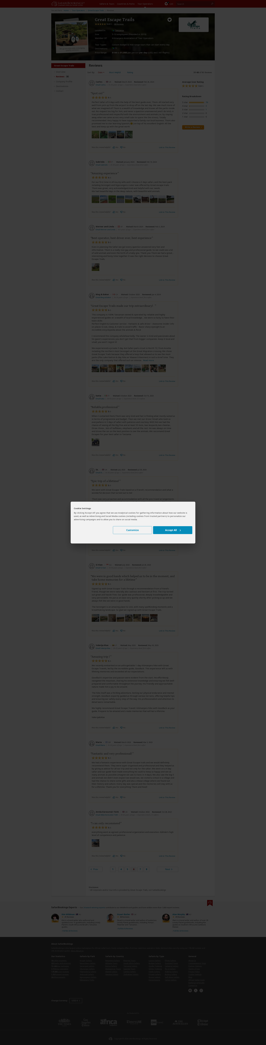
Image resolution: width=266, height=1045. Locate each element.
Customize (132, 530)
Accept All (171, 530)
